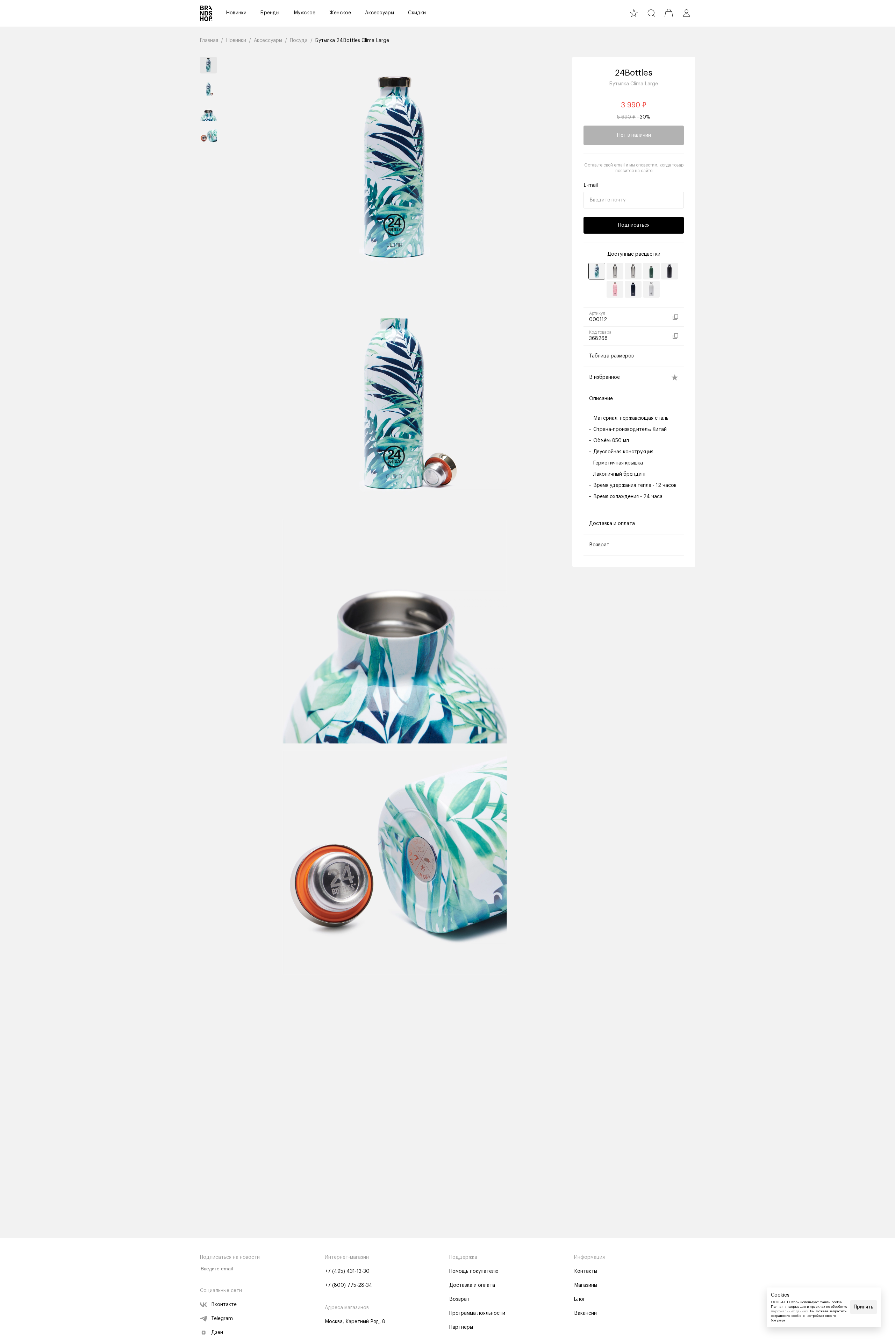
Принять (863, 1307)
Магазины (585, 1285)
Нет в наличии (634, 135)
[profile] (686, 13)
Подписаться (634, 225)
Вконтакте (224, 1304)
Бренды (269, 12)
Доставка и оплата (472, 1285)
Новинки (236, 12)
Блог (579, 1299)
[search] (651, 13)
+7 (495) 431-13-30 (347, 1271)
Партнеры (461, 1327)
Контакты (585, 1271)
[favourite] (634, 13)
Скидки (417, 12)
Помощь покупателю (474, 1271)
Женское (340, 12)
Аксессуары (379, 12)
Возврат (459, 1299)
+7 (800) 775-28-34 (348, 1285)
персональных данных (789, 1311)
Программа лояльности (477, 1313)
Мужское (304, 12)
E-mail (590, 185)
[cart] (669, 13)
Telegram (222, 1318)
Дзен (217, 1332)
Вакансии (585, 1313)
